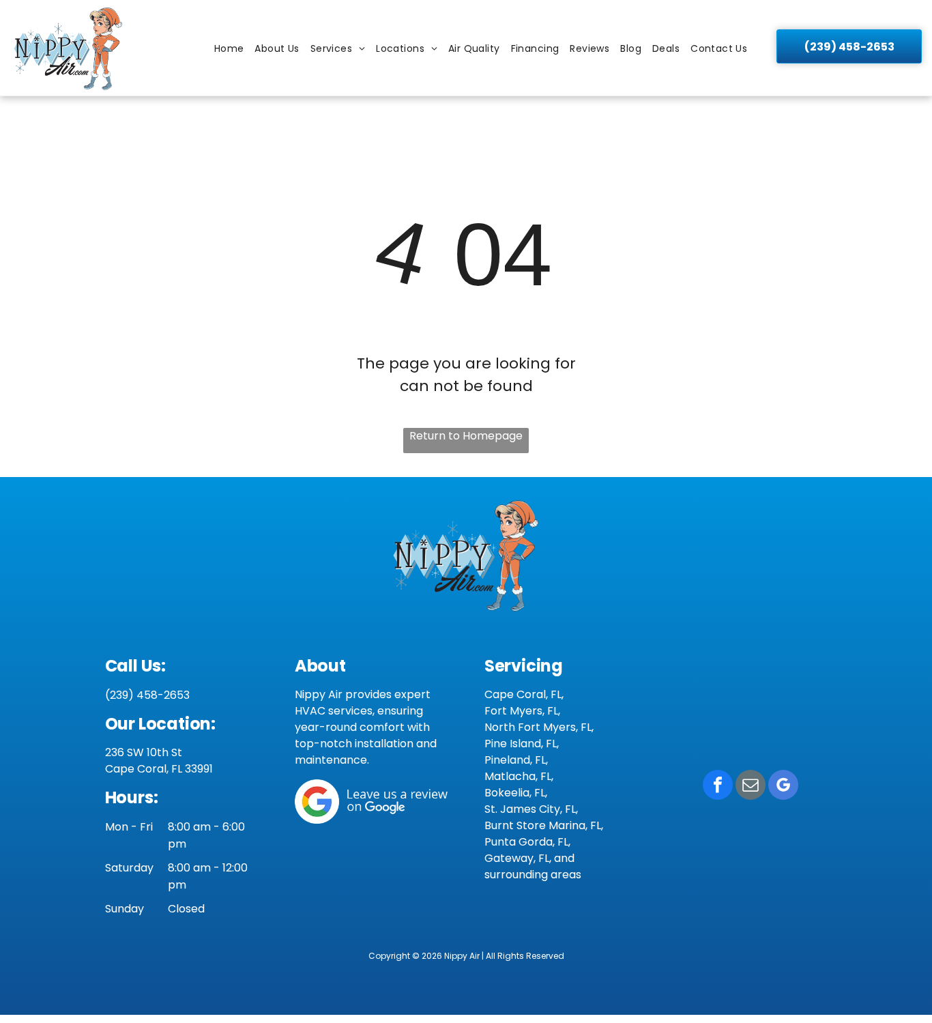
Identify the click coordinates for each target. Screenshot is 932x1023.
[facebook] (718, 786)
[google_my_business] (783, 786)
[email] (751, 786)
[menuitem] (229, 48)
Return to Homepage (466, 436)
